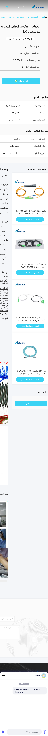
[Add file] (44, 732)
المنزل (21, 6)
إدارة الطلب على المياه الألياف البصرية (14, 17)
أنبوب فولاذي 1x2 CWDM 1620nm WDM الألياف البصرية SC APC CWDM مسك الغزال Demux (30, 320)
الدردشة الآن (23, 81)
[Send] (4, 732)
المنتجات (8, 6)
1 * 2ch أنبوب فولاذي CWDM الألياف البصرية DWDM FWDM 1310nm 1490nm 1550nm (32, 267)
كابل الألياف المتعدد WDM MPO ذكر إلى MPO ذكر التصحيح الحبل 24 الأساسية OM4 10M (31, 374)
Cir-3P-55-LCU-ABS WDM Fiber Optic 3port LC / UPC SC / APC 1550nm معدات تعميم (30, 214)
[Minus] (3, 675)
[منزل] (37, 6)
